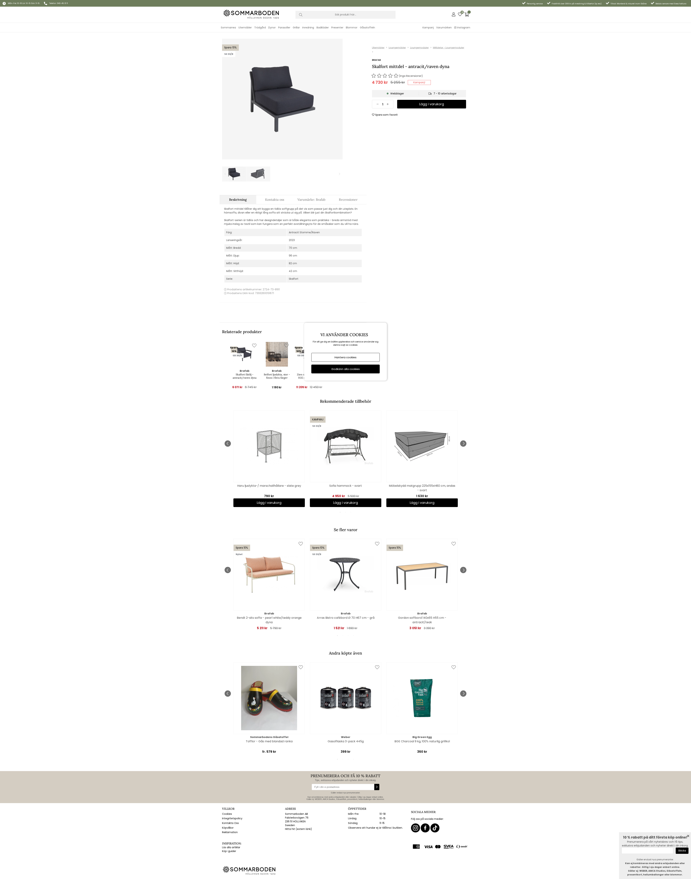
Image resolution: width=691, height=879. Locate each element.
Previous (228, 443)
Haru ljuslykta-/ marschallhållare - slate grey (269, 486)
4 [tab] (353, 635)
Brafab (376, 60)
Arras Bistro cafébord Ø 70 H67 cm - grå (345, 618)
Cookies (227, 814)
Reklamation (230, 832)
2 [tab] (345, 512)
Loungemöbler (397, 47)
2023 (292, 240)
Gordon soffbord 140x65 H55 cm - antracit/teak (422, 620)
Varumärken (444, 27)
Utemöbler (378, 47)
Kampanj (428, 27)
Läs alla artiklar (231, 847)
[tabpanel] (269, 458)
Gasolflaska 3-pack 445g (346, 741)
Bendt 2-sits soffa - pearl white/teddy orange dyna (269, 620)
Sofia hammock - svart (345, 486)
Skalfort (293, 279)
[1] (282, 99)
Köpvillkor (228, 828)
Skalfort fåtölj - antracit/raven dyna (244, 376)
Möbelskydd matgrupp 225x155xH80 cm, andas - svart (422, 488)
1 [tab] (340, 512)
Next (463, 443)
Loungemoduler (419, 47)
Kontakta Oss (230, 823)
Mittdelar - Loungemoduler (448, 47)
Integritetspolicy (232, 818)
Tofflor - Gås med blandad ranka (269, 741)
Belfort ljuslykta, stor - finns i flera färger (277, 376)
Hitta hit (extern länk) (298, 829)
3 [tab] (351, 512)
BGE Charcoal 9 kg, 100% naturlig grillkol (422, 741)
